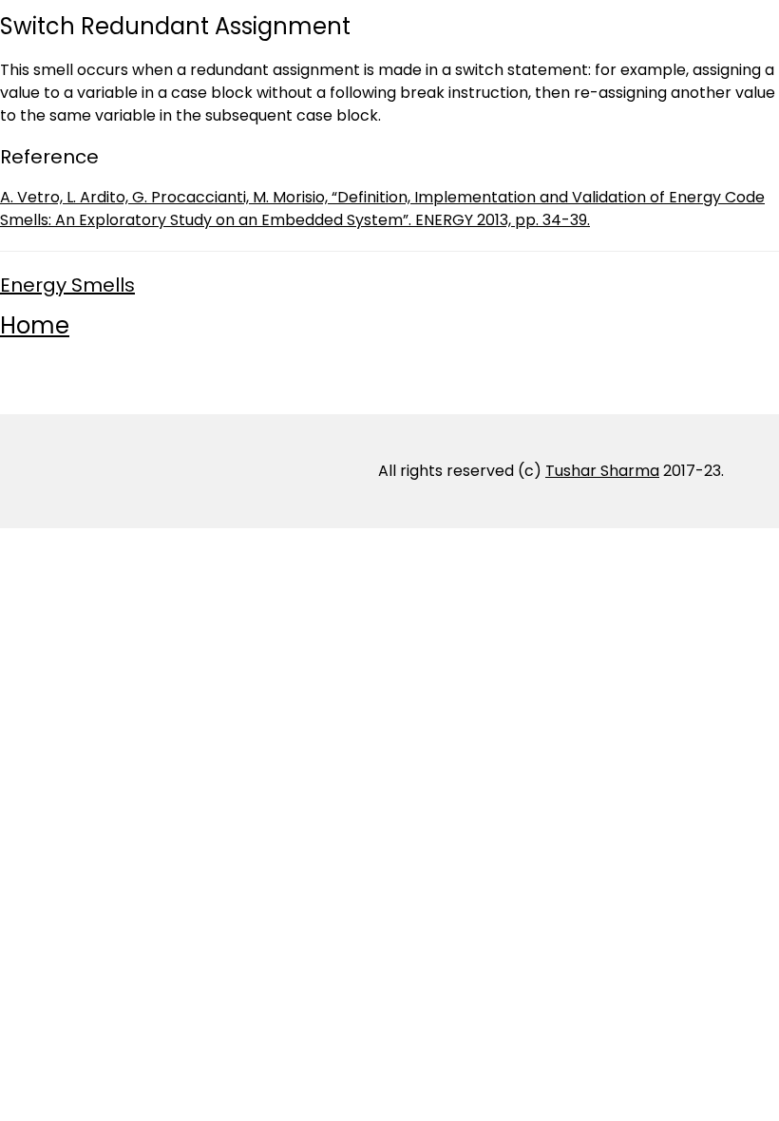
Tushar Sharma (602, 471)
